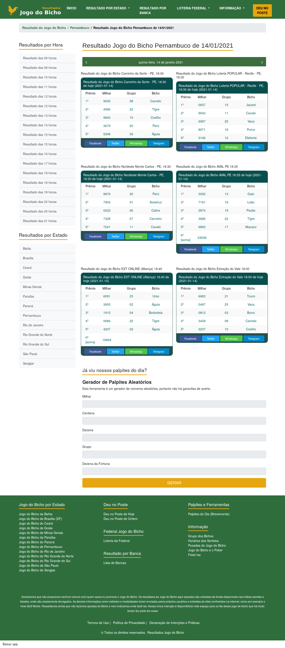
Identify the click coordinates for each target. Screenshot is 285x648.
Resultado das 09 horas (40, 58)
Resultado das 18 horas (40, 173)
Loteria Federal (192, 8)
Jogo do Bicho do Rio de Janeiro (42, 551)
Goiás (27, 277)
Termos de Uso (98, 622)
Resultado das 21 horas (40, 221)
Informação (231, 8)
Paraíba (28, 296)
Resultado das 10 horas (40, 77)
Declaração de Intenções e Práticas (174, 622)
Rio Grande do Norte (37, 334)
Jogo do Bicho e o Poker (205, 550)
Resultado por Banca (153, 10)
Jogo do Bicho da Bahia (35, 514)
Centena (88, 413)
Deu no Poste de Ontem (121, 518)
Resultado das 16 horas (40, 153)
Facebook (95, 143)
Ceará (27, 267)
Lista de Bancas (115, 562)
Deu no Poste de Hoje (119, 514)
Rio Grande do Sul (36, 344)
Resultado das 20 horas (40, 201)
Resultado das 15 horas (40, 134)
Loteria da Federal (117, 540)
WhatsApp (136, 143)
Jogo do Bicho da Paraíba (37, 537)
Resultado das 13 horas (40, 115)
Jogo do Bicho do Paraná (37, 542)
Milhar (86, 396)
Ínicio (72, 8)
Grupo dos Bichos (200, 536)
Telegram (158, 143)
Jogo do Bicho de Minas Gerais (41, 532)
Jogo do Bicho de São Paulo (39, 565)
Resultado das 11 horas (40, 86)
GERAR (174, 482)
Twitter (115, 143)
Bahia (27, 248)
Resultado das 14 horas (40, 125)
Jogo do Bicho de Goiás (36, 528)
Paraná (28, 306)
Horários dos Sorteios (203, 540)
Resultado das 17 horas (40, 163)
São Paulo (30, 354)
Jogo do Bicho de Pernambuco (40, 546)
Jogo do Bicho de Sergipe (37, 570)
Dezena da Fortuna (96, 463)
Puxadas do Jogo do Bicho (207, 545)
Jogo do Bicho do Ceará (36, 523)
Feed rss (194, 554)
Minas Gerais (32, 286)
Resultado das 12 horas (40, 96)
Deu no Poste (262, 10)
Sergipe (28, 363)
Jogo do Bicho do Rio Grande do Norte (46, 556)
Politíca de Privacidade (129, 622)
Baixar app (10, 644)
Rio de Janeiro (33, 325)
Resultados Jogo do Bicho (165, 632)
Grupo (86, 446)
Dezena (87, 430)
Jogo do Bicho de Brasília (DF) (40, 518)
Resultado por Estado (106, 8)
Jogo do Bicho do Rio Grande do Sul (44, 560)
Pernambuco (32, 315)
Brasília (28, 258)
